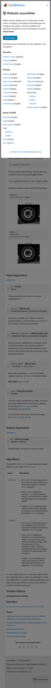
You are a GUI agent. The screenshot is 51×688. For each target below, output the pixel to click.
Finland (6, 89)
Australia (6, 117)
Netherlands (32, 74)
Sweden (30, 89)
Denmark (6, 78)
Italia (5, 100)
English (32, 100)
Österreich (31, 81)
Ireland (5, 96)
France (5, 93)
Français (32, 104)
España (6, 85)
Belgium (6, 74)
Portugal (30, 85)
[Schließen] (47, 5)
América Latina (9, 57)
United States (8, 64)
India (5, 121)
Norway (30, 78)
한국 (5, 143)
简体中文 (9, 132)
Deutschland (8, 81)
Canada (6, 60)
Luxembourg (8, 104)
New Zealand (8, 125)
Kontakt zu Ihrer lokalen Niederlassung (25, 152)
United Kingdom (33, 107)
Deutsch (32, 96)
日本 (5, 139)
